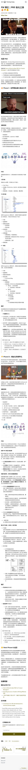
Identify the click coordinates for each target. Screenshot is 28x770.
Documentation (15, 741)
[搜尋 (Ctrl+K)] (26, 2)
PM (9, 741)
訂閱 (14, 734)
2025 (6, 741)
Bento (2, 760)
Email (2, 762)
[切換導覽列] (2, 2)
